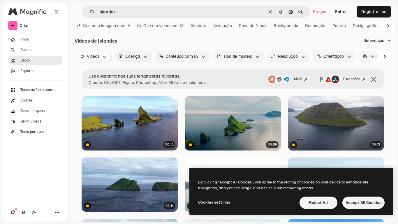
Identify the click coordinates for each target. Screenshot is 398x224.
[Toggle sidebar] (57, 11)
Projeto (339, 25)
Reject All (318, 202)
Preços (319, 11)
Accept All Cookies (363, 202)
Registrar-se (373, 11)
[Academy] (23, 212)
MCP (298, 79)
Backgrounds (286, 25)
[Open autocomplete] (90, 12)
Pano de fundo (253, 25)
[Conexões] (12, 212)
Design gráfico (366, 25)
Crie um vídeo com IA (163, 25)
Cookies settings (214, 202)
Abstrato (198, 25)
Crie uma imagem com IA (106, 25)
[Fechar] (373, 79)
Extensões (351, 79)
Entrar (341, 11)
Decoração (315, 25)
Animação (222, 25)
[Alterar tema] (33, 212)
